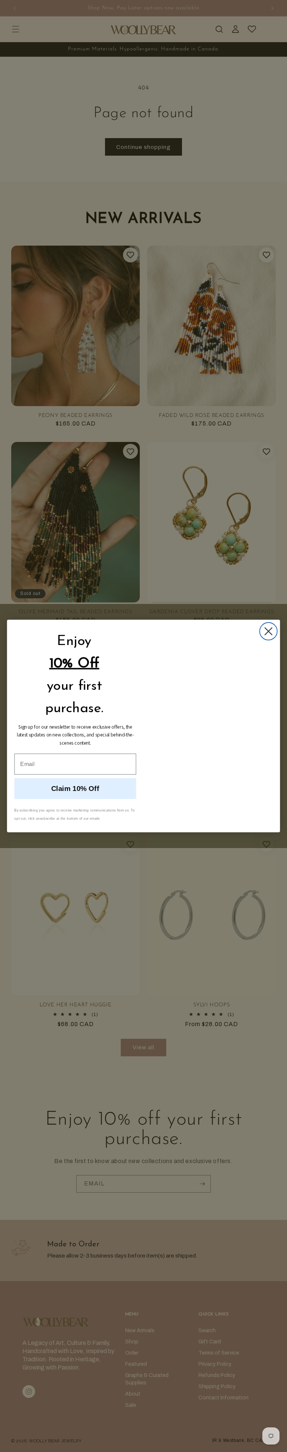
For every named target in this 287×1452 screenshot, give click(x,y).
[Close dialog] (268, 631)
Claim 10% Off (75, 789)
